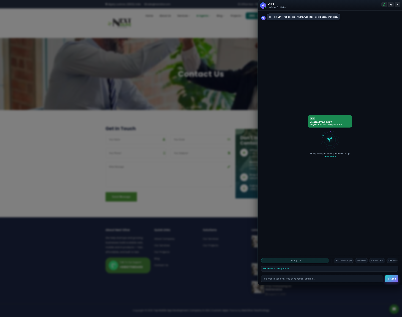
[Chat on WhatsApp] (384, 4)
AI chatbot (350, 260)
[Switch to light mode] (391, 4)
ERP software (383, 260)
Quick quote (295, 260)
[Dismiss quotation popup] (201, 158)
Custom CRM (366, 260)
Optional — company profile (276, 268)
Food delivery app (332, 260)
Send (393, 278)
